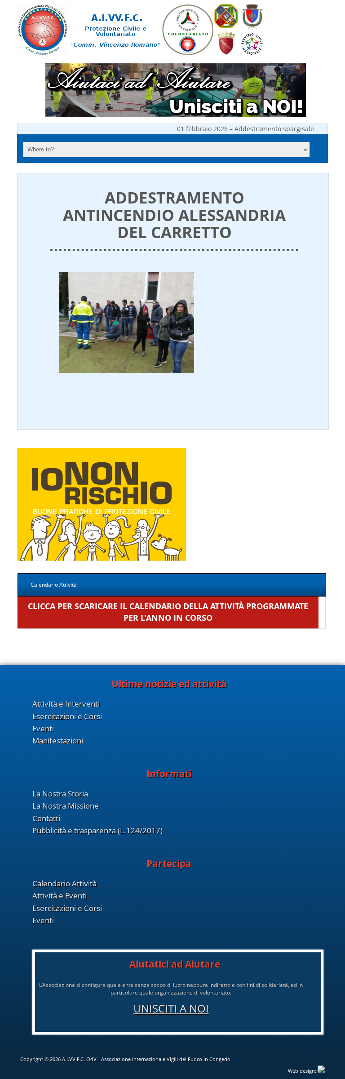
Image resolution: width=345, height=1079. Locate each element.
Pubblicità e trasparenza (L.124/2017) (97, 830)
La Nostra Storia (60, 793)
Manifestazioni (57, 740)
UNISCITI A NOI (171, 1008)
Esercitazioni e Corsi (67, 716)
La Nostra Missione (65, 805)
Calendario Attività (64, 883)
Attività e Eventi (59, 895)
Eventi (43, 728)
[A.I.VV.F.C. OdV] (140, 55)
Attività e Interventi (66, 704)
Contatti (46, 818)
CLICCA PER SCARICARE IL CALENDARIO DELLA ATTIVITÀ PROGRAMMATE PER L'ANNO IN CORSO (168, 612)
